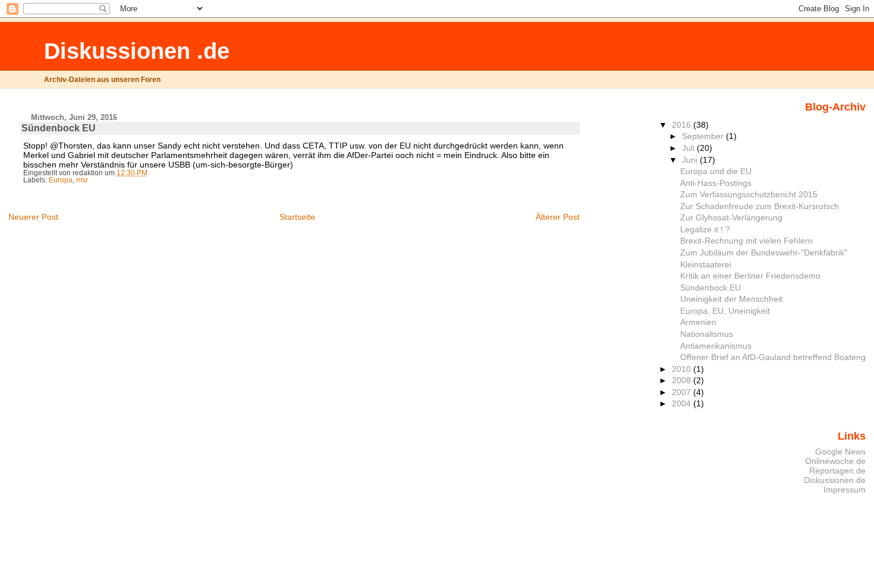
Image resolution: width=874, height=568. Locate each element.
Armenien (698, 322)
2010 (682, 369)
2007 (682, 392)
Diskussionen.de (835, 480)
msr (82, 180)
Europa (61, 180)
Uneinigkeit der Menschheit (731, 299)
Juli (689, 148)
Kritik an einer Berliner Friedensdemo (750, 275)
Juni (691, 160)
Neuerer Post (33, 217)
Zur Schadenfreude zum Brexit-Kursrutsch (759, 206)
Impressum (844, 489)
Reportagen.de (837, 470)
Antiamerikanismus (716, 346)
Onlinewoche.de (835, 461)
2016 (682, 125)
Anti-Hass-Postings (716, 183)
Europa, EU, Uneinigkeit (725, 310)
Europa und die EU (716, 171)
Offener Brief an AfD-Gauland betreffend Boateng (773, 357)
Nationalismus (706, 334)
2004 (682, 403)
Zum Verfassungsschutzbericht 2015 (749, 194)
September (704, 136)
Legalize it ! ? (705, 229)
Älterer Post (558, 217)
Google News (840, 451)
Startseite (297, 217)
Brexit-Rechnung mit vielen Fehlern (746, 240)
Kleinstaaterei (705, 264)
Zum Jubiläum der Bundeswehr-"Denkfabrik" (763, 252)
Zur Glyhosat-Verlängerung (731, 217)
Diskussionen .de (136, 51)
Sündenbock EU (710, 287)
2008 (682, 380)
